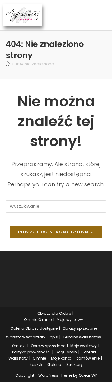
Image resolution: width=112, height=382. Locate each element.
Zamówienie (88, 358)
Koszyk (36, 364)
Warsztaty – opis (42, 337)
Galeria (17, 328)
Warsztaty (15, 337)
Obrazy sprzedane (80, 328)
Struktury (74, 364)
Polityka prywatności (31, 352)
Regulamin (66, 352)
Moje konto (61, 358)
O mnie (30, 319)
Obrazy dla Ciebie (54, 313)
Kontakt (19, 345)
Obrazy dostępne (41, 328)
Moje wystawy (70, 319)
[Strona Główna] (8, 64)
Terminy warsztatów (82, 337)
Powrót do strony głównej (56, 232)
